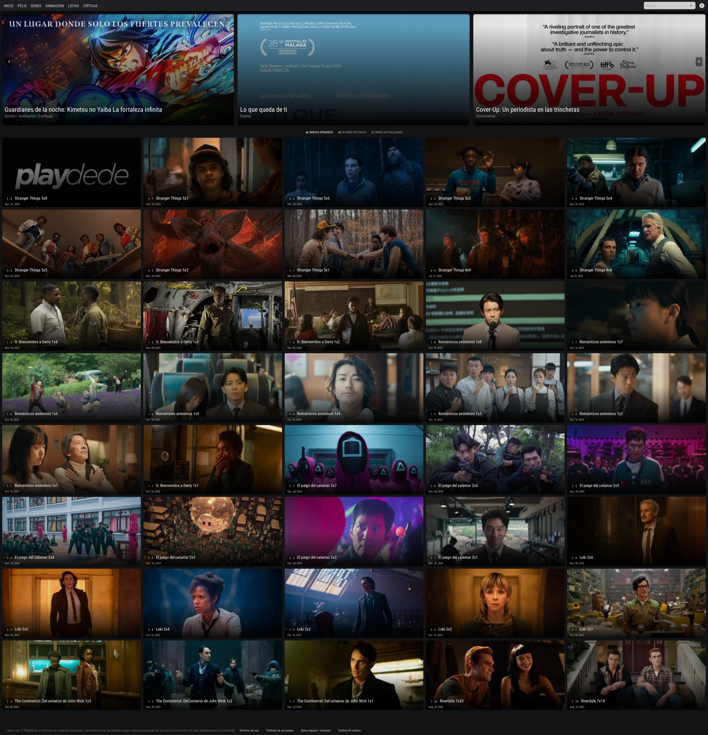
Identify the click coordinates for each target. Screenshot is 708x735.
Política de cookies (349, 730)
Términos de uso (249, 730)
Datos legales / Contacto (316, 730)
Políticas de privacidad (280, 730)
